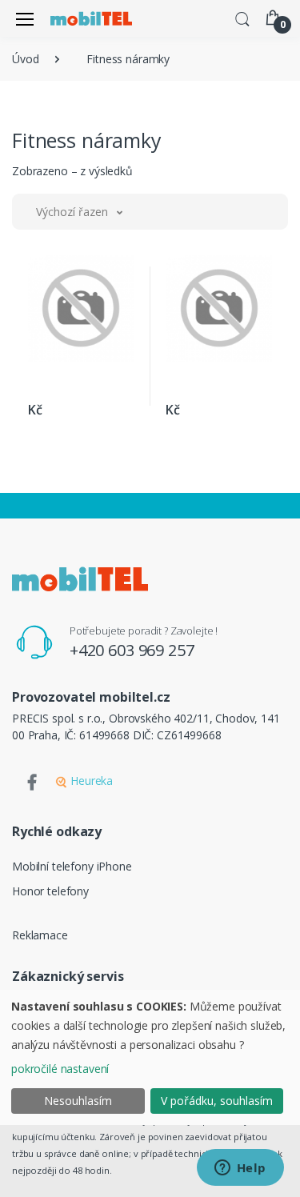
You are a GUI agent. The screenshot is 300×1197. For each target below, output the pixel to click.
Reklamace (40, 935)
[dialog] (150, 1057)
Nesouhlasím (78, 1100)
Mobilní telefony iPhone (72, 866)
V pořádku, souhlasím (217, 1100)
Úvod (25, 58)
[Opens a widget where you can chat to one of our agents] (240, 1169)
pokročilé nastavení (60, 1068)
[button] (242, 18)
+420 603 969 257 (132, 650)
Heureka (90, 780)
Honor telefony (50, 891)
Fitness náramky (128, 58)
